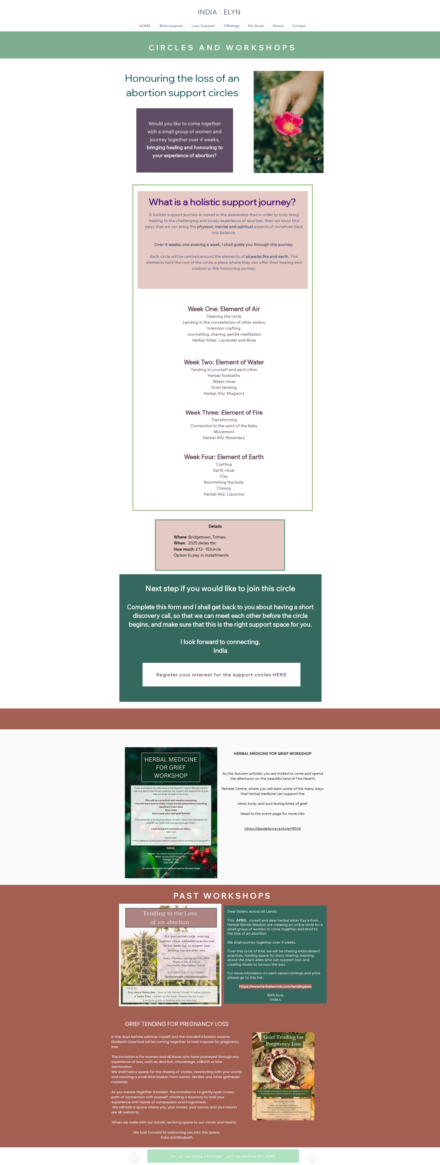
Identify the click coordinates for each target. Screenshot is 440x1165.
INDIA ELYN (219, 12)
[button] (231, 25)
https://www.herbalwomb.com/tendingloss (275, 986)
